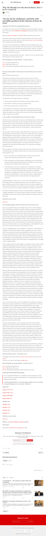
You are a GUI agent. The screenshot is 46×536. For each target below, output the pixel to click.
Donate (4, 390)
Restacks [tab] (10, 460)
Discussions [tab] (11, 477)
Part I (4, 63)
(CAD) (11, 393)
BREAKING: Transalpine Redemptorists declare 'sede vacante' (17, 501)
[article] (23, 484)
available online (24, 360)
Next (40, 452)
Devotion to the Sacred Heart (35, 40)
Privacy (23, 528)
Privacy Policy (31, 444)
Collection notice (31, 528)
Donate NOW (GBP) (8, 395)
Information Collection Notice (23, 444)
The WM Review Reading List (20, 31)
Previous (7, 452)
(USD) (8, 404)
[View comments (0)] (6, 16)
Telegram (16, 422)
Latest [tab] (7, 477)
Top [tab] (4, 477)
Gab (27, 422)
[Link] (1, 21)
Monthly (5, 404)
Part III (4, 66)
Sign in (42, 2)
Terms (26, 528)
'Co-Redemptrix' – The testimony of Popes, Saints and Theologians (17, 481)
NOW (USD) (9, 390)
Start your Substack (20, 530)
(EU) (10, 398)
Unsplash (21, 35)
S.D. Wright (11, 486)
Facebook (21, 422)
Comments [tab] (5, 460)
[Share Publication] (32, 2)
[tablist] (7, 461)
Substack (17, 533)
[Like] (4, 16)
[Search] (30, 2)
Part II (4, 64)
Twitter (11, 422)
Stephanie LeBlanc (12, 35)
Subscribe (37, 2)
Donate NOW (6, 393)
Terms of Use (28, 442)
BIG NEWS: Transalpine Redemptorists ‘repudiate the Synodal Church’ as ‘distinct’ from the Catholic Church (17, 491)
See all (4, 511)
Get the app (28, 530)
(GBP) (8, 410)
